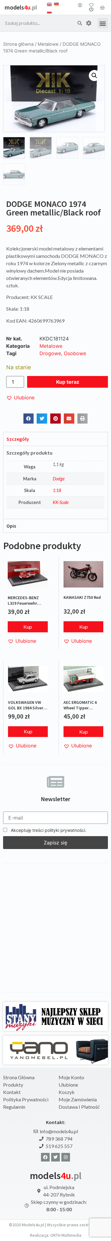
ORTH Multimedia (65, 1235)
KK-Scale (61, 502)
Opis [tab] (11, 526)
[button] (103, 23)
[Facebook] (45, 1157)
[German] (56, 4)
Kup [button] (27, 627)
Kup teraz (67, 382)
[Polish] (49, 11)
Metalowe (48, 44)
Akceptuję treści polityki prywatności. (48, 830)
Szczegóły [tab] (17, 439)
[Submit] (79, 23)
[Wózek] (102, 7)
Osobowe (75, 353)
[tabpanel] (55, 482)
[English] (49, 4)
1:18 (57, 490)
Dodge (59, 478)
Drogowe (50, 353)
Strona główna (18, 44)
